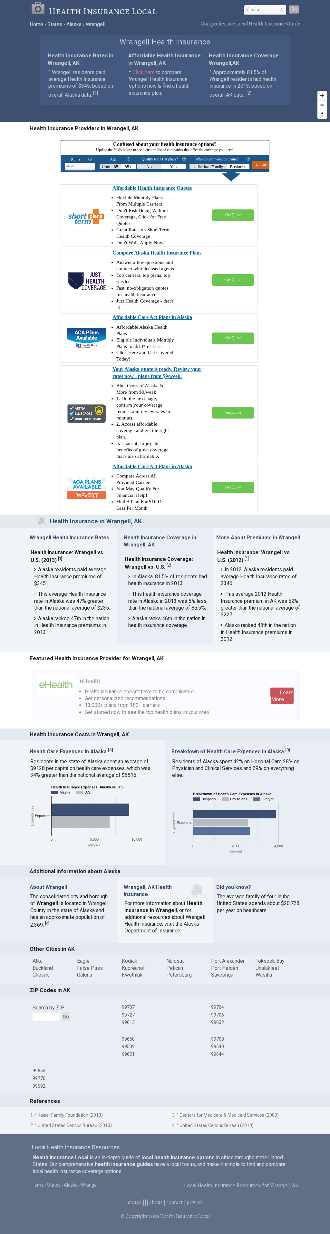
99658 (128, 1039)
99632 (217, 1022)
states (134, 1202)
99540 (217, 1046)
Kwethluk (132, 975)
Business (238, 167)
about (155, 1202)
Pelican (174, 968)
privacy (194, 1202)
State (75, 160)
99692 (39, 1086)
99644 (217, 1054)
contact (174, 1202)
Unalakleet (267, 968)
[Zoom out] (322, 105)
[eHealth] (56, 694)
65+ (128, 167)
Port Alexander (228, 961)
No (149, 167)
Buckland (43, 968)
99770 (39, 1078)
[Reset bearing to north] (322, 114)
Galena (84, 975)
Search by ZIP (48, 1008)
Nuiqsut (175, 961)
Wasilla (264, 975)
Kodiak (129, 961)
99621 (128, 1054)
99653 (39, 1070)
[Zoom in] (322, 95)
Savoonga (222, 975)
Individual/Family (208, 167)
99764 (217, 1007)
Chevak (41, 975)
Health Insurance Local (103, 11)
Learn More (282, 695)
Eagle (83, 961)
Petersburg (179, 975)
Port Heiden (224, 968)
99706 (217, 1014)
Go (293, 9)
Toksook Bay (270, 961)
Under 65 (110, 167)
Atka (38, 961)
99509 (128, 1046)
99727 (128, 1014)
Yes (173, 167)
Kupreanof (133, 968)
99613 (128, 1022)
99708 (217, 1039)
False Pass (90, 968)
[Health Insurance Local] (39, 11)
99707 (128, 1007)
